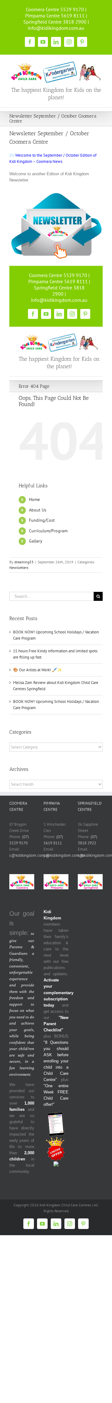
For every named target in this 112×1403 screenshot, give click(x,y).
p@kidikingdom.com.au (64, 855)
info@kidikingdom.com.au (56, 28)
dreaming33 (24, 562)
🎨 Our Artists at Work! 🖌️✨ (37, 669)
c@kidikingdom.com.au (29, 855)
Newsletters (18, 567)
